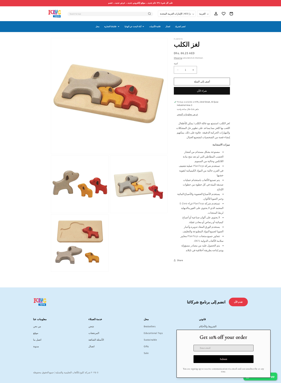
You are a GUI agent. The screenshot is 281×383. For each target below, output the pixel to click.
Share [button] (180, 260)
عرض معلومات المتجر (187, 114)
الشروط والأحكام (207, 326)
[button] (231, 13)
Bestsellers (150, 326)
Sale (146, 353)
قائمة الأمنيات (155, 26)
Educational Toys (153, 333)
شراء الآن (202, 90)
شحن (91, 326)
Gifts (146, 346)
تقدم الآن (238, 301)
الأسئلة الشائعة (96, 339)
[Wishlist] (223, 13)
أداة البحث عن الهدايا (133, 26)
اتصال (167, 26)
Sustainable (150, 339)
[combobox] (110, 14)
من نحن (37, 326)
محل (97, 26)
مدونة (36, 346)
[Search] (149, 13)
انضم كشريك (180, 26)
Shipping (178, 58)
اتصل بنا (37, 339)
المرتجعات (93, 333)
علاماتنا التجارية (110, 26)
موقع (35, 333)
